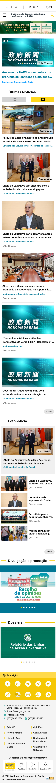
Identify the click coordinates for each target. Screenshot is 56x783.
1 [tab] (21, 607)
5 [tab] (32, 607)
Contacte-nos (40, 733)
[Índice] (3, 15)
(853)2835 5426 (35, 718)
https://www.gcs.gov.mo (18, 711)
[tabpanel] (28, 587)
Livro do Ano (13, 738)
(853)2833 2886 (14, 718)
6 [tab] (34, 607)
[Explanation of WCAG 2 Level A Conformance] (50, 778)
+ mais (49, 411)
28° (36, 7)
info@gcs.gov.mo (15, 715)
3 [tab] (26, 607)
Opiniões (38, 727)
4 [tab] (29, 607)
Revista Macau (14, 733)
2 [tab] (24, 607)
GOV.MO (11, 727)
